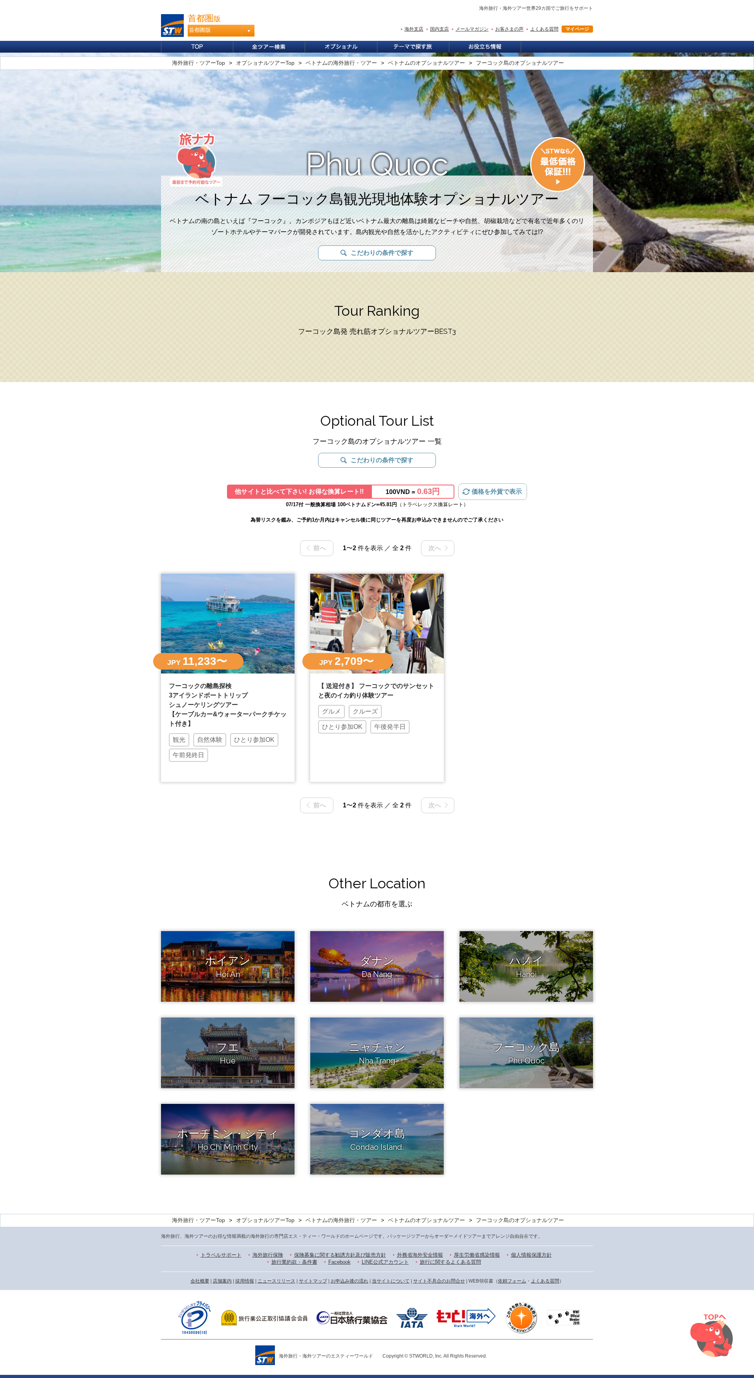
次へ (434, 548)
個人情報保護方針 (531, 1255)
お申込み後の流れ (349, 1281)
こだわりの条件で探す (382, 252)
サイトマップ (313, 1281)
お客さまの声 (509, 29)
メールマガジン (472, 29)
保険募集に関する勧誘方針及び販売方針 (340, 1255)
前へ (319, 548)
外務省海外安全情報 (420, 1255)
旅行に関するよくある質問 (450, 1262)
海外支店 (413, 29)
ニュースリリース (276, 1281)
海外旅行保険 (268, 1255)
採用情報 (244, 1281)
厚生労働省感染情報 (477, 1255)
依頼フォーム (512, 1281)
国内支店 (439, 29)
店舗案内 (222, 1281)
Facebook (339, 1262)
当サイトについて (391, 1281)
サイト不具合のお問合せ (439, 1281)
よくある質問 (544, 29)
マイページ (577, 29)
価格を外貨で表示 (497, 491)
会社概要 (199, 1281)
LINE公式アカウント (385, 1262)
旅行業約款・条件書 (294, 1262)
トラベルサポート (221, 1255)
